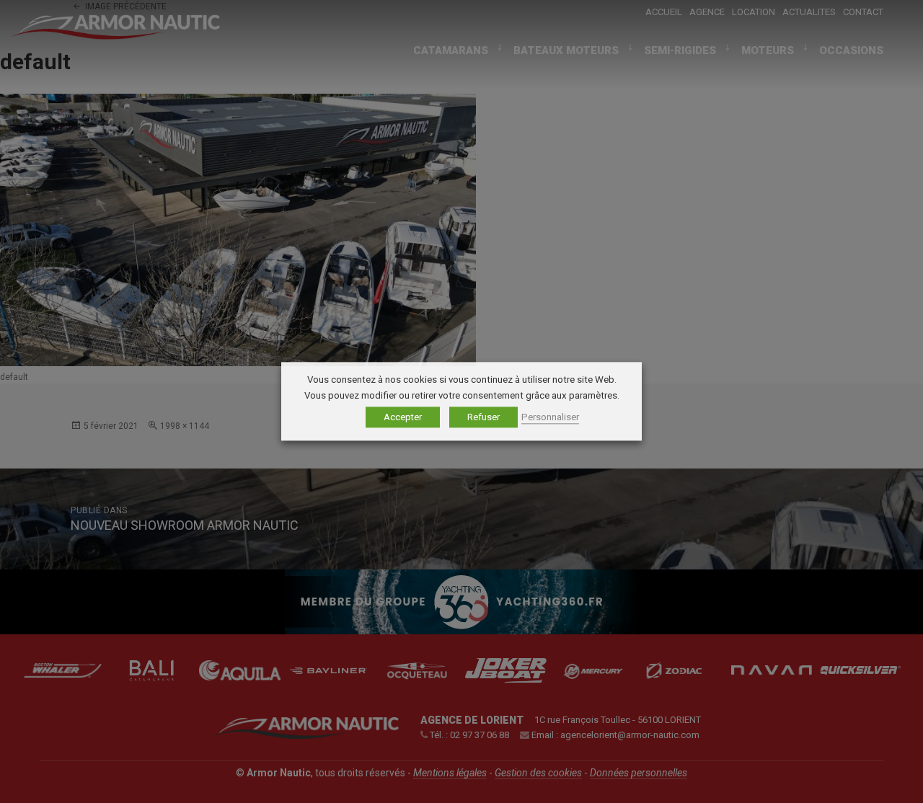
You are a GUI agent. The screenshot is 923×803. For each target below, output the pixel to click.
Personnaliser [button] (550, 417)
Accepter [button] (403, 417)
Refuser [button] (483, 417)
